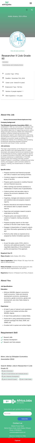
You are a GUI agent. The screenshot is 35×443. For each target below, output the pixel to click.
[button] (5, 62)
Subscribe (25, 419)
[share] (31, 9)
